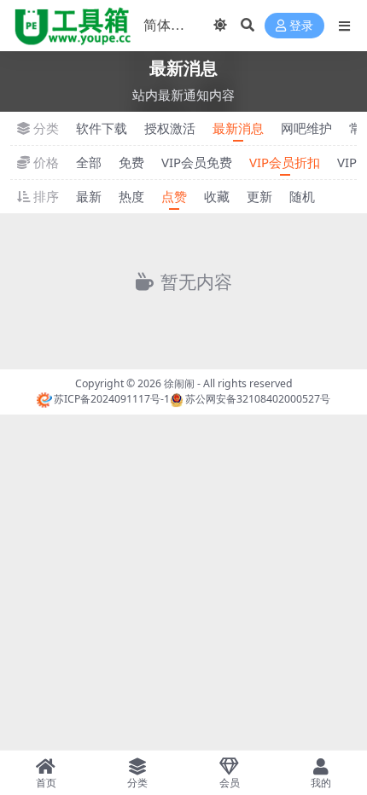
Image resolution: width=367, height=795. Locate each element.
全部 (89, 162)
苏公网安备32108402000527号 (257, 399)
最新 (89, 196)
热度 (131, 196)
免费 (131, 162)
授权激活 (169, 127)
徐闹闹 (179, 383)
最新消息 (238, 127)
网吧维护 (306, 127)
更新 (259, 196)
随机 (302, 196)
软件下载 (101, 127)
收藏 (217, 196)
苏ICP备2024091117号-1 (112, 399)
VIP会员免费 (196, 162)
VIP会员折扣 (284, 162)
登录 (301, 26)
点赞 (174, 196)
